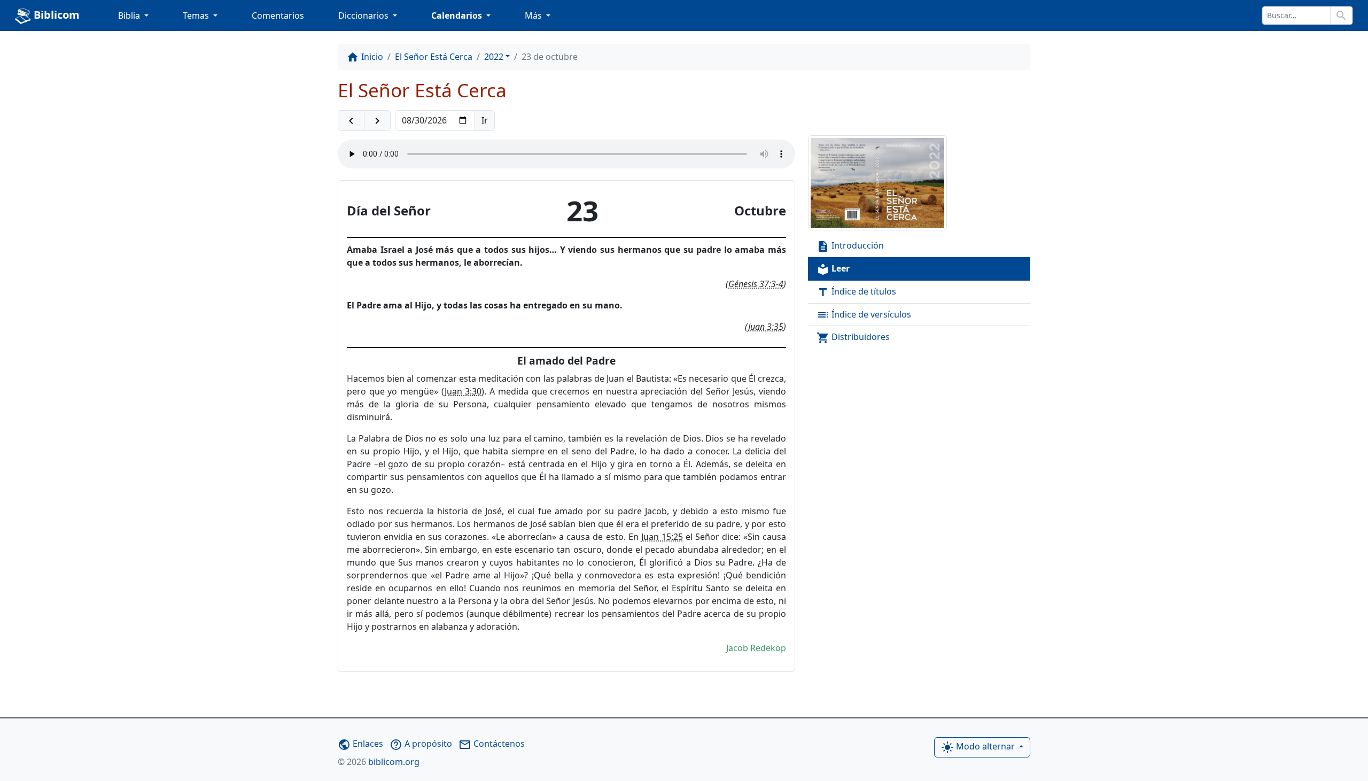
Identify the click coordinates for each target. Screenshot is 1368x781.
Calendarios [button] (457, 15)
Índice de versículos (864, 315)
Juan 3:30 (463, 391)
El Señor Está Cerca (433, 57)
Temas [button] (197, 15)
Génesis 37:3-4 (755, 284)
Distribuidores (853, 337)
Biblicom (55, 14)
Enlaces (360, 743)
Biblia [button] (130, 15)
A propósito (421, 743)
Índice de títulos (856, 292)
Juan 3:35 (765, 326)
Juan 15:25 (662, 537)
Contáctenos (491, 743)
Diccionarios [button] (364, 15)
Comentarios (278, 15)
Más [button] (534, 15)
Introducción (850, 246)
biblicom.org (378, 762)
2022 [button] (493, 57)
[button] (351, 121)
